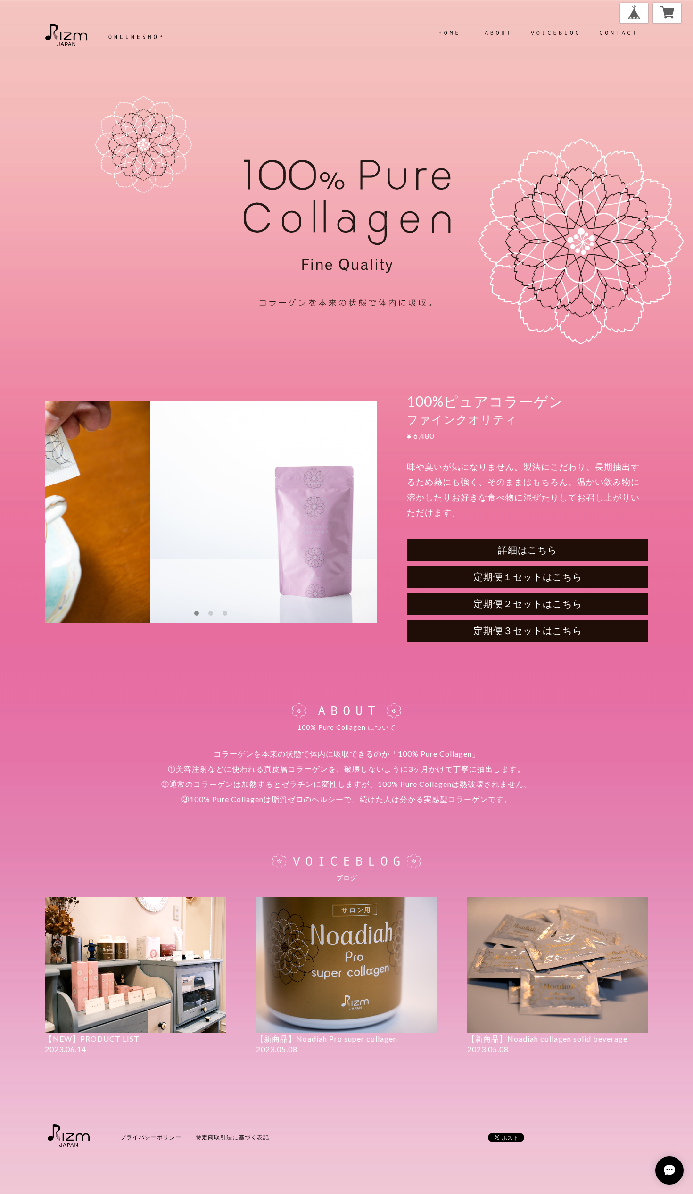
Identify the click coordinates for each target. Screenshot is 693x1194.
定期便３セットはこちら (527, 630)
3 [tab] (225, 613)
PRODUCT (554, 33)
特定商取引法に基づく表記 (232, 1137)
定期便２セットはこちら (527, 603)
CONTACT (618, 33)
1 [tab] (196, 613)
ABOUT (497, 33)
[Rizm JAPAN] (104, 35)
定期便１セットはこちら (527, 576)
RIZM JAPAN (68, 1135)
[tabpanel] (211, 512)
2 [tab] (210, 613)
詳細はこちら (527, 549)
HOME (448, 33)
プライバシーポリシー (151, 1137)
